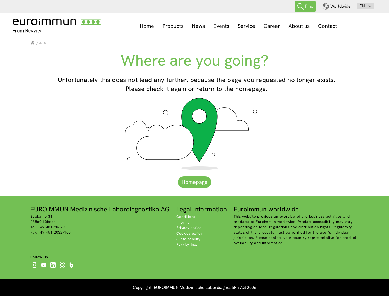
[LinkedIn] (53, 267)
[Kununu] (62, 267)
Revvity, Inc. (186, 244)
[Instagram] (35, 267)
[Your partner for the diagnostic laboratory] (32, 43)
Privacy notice (188, 227)
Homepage (194, 182)
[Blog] (72, 267)
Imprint (182, 222)
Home (147, 25)
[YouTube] (44, 267)
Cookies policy (189, 233)
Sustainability (188, 238)
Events (221, 25)
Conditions (185, 216)
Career (272, 25)
